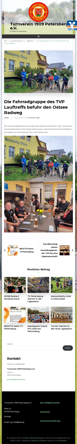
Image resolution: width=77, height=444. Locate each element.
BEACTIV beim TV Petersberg (13, 327)
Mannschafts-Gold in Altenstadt (61, 297)
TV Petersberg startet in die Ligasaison (35, 299)
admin (6, 118)
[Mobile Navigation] (38, 36)
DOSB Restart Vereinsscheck (12, 297)
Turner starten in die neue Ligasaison (61, 327)
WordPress (62, 440)
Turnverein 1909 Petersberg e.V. (39, 26)
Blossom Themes (39, 440)
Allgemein (7, 98)
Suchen (10, 344)
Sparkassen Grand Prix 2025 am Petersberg (37, 329)
